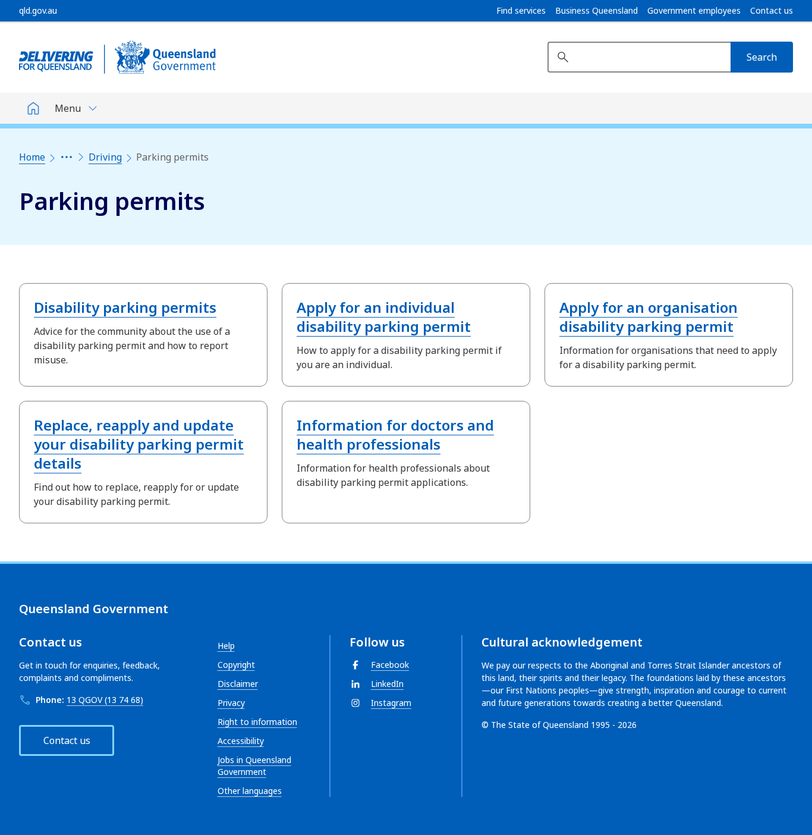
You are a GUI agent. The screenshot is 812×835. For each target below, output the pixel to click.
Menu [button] (68, 108)
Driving (105, 157)
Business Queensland (596, 11)
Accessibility (241, 740)
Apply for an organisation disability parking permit (648, 316)
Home (32, 157)
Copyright (236, 664)
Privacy (231, 702)
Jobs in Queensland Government (254, 765)
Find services (521, 11)
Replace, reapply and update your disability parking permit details (139, 444)
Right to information (257, 721)
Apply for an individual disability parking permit (384, 316)
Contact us (771, 11)
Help (226, 645)
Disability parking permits (125, 307)
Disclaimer (238, 683)
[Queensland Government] (117, 57)
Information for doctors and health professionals (395, 434)
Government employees (694, 11)
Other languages (250, 790)
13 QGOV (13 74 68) (105, 699)
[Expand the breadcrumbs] (66, 157)
